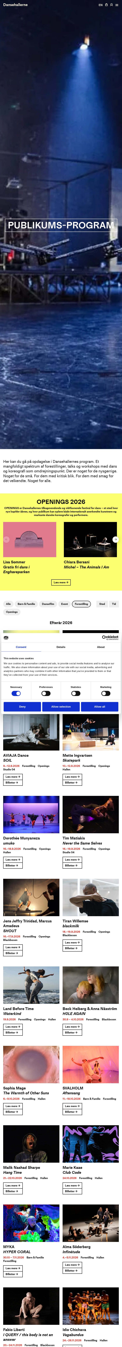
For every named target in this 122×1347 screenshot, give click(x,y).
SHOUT (10, 931)
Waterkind (12, 1013)
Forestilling (81, 604)
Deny (22, 706)
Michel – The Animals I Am (86, 567)
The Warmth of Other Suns (26, 1093)
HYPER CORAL (16, 1252)
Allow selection (61, 706)
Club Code (72, 1172)
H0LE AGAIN (74, 1013)
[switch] (46, 693)
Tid (114, 604)
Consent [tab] (21, 647)
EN (101, 5)
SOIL (7, 760)
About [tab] (101, 647)
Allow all (99, 706)
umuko (8, 843)
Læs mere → (61, 582)
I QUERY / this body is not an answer (28, 1337)
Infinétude (71, 1252)
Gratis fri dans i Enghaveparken (16, 569)
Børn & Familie (26, 604)
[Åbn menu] (116, 5)
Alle (8, 604)
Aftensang (71, 1093)
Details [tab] (61, 647)
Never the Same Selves (82, 843)
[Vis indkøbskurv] (106, 4)
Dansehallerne (15, 5)
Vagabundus (73, 1334)
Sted (102, 604)
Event (64, 604)
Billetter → (12, 783)
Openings (12, 612)
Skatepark (71, 760)
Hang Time (12, 1172)
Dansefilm (48, 604)
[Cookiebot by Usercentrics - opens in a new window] (104, 637)
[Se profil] (111, 4)
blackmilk (71, 926)
